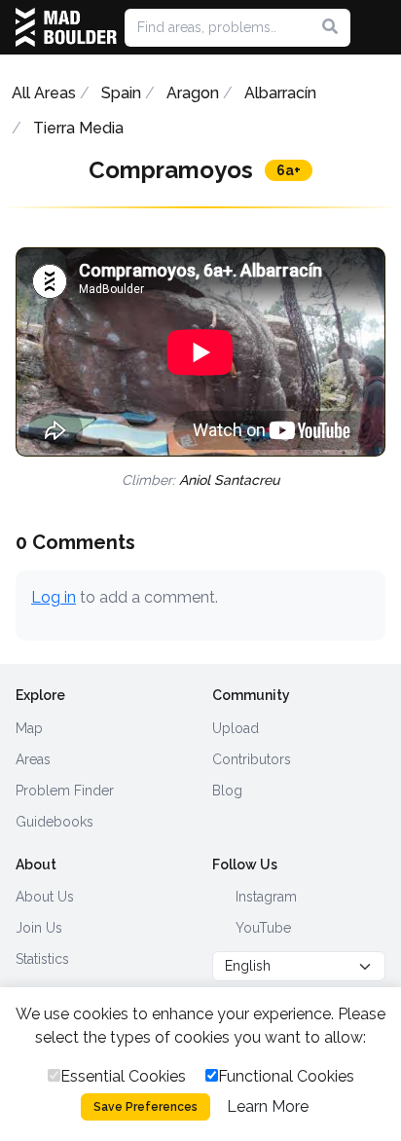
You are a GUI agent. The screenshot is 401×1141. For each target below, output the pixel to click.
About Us (45, 896)
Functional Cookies (286, 1076)
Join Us (39, 928)
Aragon (192, 93)
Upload (235, 728)
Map (29, 728)
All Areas (44, 93)
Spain (121, 93)
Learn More (268, 1106)
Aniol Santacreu (229, 480)
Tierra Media (78, 128)
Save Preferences (145, 1107)
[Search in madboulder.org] (330, 27)
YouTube (261, 928)
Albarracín (280, 93)
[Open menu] (377, 27)
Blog (227, 790)
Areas (33, 759)
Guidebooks (54, 821)
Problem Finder (65, 790)
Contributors (251, 759)
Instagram (264, 896)
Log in (53, 597)
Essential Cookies (123, 1076)
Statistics (42, 959)
